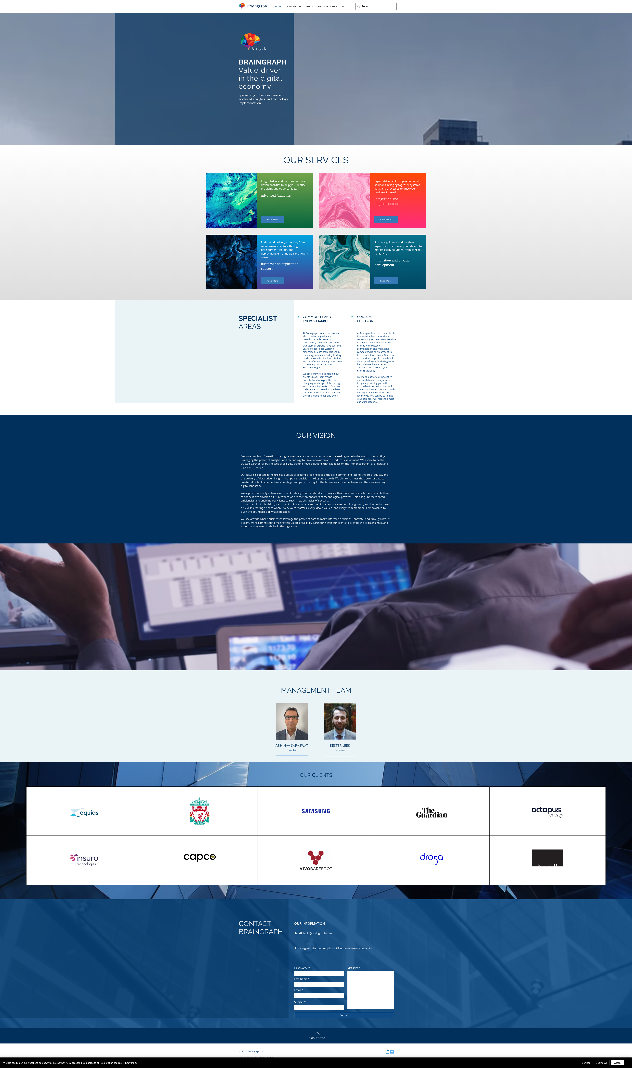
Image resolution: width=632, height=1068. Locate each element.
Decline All (601, 1062)
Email (297, 990)
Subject (298, 1002)
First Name (301, 968)
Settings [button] (586, 1062)
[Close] (628, 1062)
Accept (617, 1062)
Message (352, 967)
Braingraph (257, 5)
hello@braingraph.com (317, 933)
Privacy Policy (130, 1062)
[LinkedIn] (387, 1052)
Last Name (300, 979)
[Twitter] (392, 1052)
